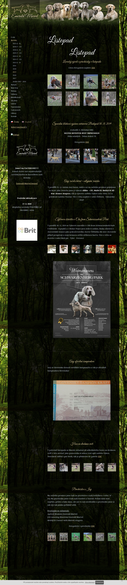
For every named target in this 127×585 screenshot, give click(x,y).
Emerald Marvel (71, 13)
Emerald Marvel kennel (27, 183)
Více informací (90, 582)
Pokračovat (99, 582)
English (28, 122)
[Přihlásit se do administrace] (122, 580)
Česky (16, 122)
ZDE (93, 67)
